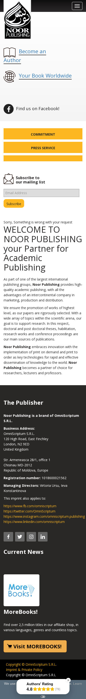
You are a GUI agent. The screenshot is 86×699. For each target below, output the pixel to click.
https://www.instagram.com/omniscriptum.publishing (44, 516)
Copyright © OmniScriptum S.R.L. (31, 664)
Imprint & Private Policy (24, 669)
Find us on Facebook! (37, 108)
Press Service (43, 148)
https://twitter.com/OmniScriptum (29, 511)
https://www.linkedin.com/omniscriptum (34, 521)
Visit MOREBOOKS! (37, 646)
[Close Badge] (68, 680)
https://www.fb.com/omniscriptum (30, 506)
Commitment (43, 134)
